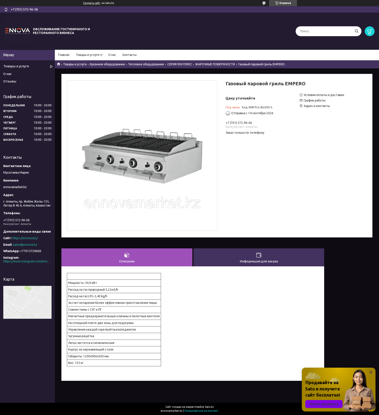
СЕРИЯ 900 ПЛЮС (179, 64)
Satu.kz (209, 406)
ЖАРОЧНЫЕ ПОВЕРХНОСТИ (215, 64)
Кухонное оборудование (107, 64)
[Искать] (356, 31)
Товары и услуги (87, 55)
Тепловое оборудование (146, 64)
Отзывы (9, 81)
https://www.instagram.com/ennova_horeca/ (27, 261)
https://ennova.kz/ (25, 238)
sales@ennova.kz (25, 244)
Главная (63, 55)
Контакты (130, 55)
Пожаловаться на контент (201, 410)
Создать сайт (91, 3)
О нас (112, 55)
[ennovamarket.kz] (17, 31)
